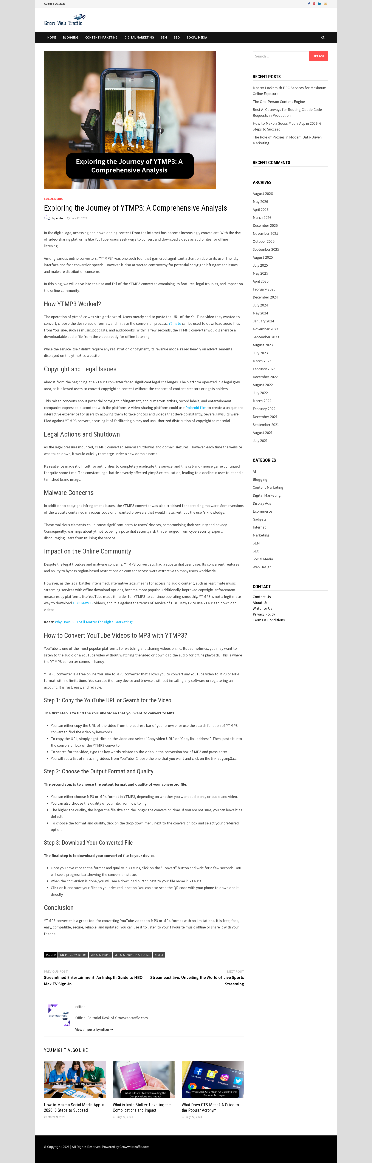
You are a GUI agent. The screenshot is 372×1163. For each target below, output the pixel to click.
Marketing (261, 535)
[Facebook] (309, 3)
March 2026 (262, 217)
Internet (259, 527)
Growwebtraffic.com (134, 1146)
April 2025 (260, 281)
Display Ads (262, 503)
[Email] (325, 3)
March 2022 (262, 400)
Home (51, 37)
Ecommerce (262, 511)
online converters (73, 955)
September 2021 (266, 424)
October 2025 (263, 241)
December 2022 (265, 376)
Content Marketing (101, 37)
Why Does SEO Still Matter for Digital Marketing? (94, 621)
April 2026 (260, 209)
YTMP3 (159, 955)
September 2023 (266, 336)
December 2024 (265, 297)
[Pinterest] (314, 3)
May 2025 (260, 273)
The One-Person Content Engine (279, 101)
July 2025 (260, 265)
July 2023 (260, 352)
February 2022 (264, 408)
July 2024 (260, 305)
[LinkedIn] (320, 3)
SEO (177, 37)
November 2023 (265, 329)
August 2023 (263, 344)
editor (60, 218)
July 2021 (260, 440)
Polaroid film (195, 407)
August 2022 (263, 384)
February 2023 (264, 368)
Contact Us (262, 596)
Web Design (262, 566)
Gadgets (260, 519)
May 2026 (260, 201)
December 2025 (265, 225)
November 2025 (265, 233)
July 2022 (260, 392)
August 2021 (263, 432)
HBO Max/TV (83, 602)
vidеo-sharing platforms (132, 955)
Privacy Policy (264, 614)
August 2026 (263, 193)
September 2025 (266, 249)
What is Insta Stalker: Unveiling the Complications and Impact (142, 1107)
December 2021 (265, 416)
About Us (260, 602)
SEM (164, 37)
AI (254, 471)
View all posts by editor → (94, 1029)
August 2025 (263, 257)
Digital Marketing (139, 37)
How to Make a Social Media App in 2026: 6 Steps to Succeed (74, 1107)
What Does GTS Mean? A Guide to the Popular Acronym (210, 1107)
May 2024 (260, 313)
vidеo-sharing (100, 955)
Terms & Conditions (269, 619)
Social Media (197, 37)
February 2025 (264, 289)
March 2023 (262, 360)
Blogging (70, 37)
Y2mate (175, 323)
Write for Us (262, 608)
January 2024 (263, 321)
